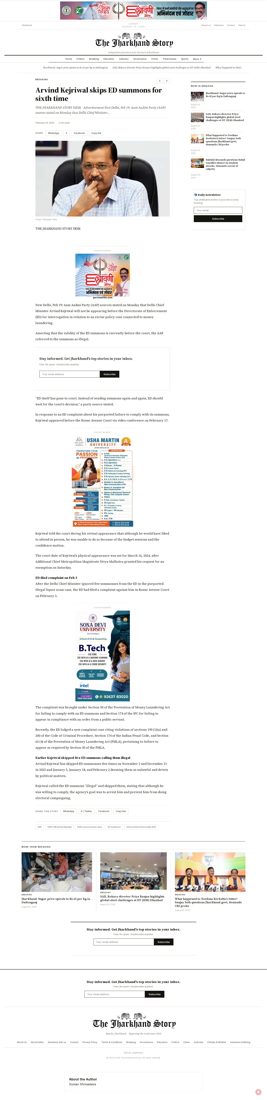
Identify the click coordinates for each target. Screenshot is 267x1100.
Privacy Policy (89, 1042)
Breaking (94, 59)
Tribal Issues (169, 59)
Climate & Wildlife (216, 1042)
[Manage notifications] (258, 1092)
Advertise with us (57, 1042)
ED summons (114, 827)
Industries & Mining (240, 1042)
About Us (22, 1042)
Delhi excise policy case (89, 827)
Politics (80, 59)
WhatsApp (53, 133)
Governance (140, 59)
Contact (231, 25)
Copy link (96, 133)
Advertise (219, 25)
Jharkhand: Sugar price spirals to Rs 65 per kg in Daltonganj (75, 67)
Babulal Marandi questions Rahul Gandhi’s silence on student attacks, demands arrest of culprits (225, 164)
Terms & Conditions (111, 1042)
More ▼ (197, 59)
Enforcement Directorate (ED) (141, 827)
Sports (184, 59)
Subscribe (110, 374)
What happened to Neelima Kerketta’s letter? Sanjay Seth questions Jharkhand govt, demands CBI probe (223, 140)
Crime (154, 59)
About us (206, 25)
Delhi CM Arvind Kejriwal (60, 827)
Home (68, 59)
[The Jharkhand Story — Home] (133, 39)
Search (241, 25)
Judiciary (124, 59)
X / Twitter (86, 811)
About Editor (37, 1042)
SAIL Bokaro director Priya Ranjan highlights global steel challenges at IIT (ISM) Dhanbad (161, 67)
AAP (40, 827)
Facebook (79, 133)
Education (109, 59)
